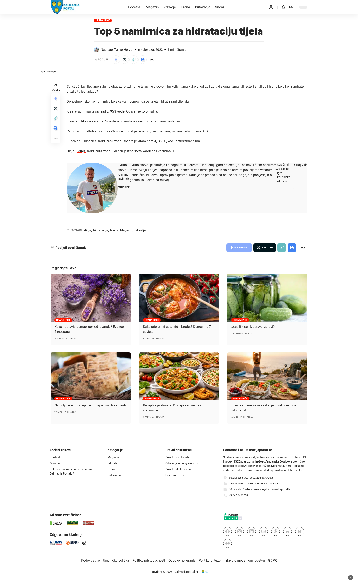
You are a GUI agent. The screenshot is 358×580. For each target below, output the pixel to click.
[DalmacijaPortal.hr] (65, 7)
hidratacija (100, 230)
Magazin (126, 230)
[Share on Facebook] (116, 59)
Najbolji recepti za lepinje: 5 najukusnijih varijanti (90, 405)
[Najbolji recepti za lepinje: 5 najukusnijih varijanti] (91, 376)
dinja (81, 151)
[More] (151, 59)
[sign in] (271, 7)
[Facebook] (277, 7)
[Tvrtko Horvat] (92, 188)
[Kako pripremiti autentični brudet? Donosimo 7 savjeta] (179, 298)
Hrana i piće (103, 20)
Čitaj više (300, 165)
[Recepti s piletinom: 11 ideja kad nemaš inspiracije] (179, 376)
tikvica (86, 121)
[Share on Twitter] (125, 59)
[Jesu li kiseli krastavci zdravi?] (267, 298)
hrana (114, 230)
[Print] (142, 59)
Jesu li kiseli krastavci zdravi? (253, 327)
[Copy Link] (133, 59)
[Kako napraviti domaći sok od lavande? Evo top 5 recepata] (91, 298)
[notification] (283, 7)
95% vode (117, 111)
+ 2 (292, 188)
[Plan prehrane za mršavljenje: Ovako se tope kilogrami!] (267, 376)
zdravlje (140, 230)
